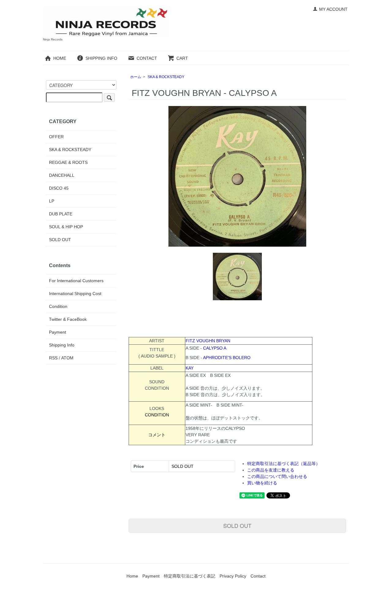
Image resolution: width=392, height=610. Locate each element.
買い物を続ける (262, 482)
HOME (59, 58)
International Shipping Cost (75, 293)
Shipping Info (61, 345)
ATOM (67, 357)
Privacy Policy (233, 576)
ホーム (135, 77)
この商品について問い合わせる (277, 476)
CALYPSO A (214, 348)
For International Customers (76, 280)
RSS (53, 357)
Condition (58, 306)
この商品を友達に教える (270, 470)
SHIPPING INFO (101, 58)
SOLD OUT (237, 525)
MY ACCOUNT (333, 9)
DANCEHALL (61, 175)
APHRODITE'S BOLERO (227, 357)
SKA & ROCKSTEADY (166, 77)
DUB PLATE (60, 213)
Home (132, 576)
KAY (190, 368)
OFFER (56, 136)
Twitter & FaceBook (68, 319)
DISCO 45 (59, 188)
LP (51, 201)
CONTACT (147, 58)
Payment (57, 332)
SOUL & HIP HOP (66, 226)
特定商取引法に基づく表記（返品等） (283, 463)
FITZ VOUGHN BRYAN (208, 340)
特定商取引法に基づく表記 (189, 576)
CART (182, 58)
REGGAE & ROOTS (68, 162)
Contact (258, 576)
